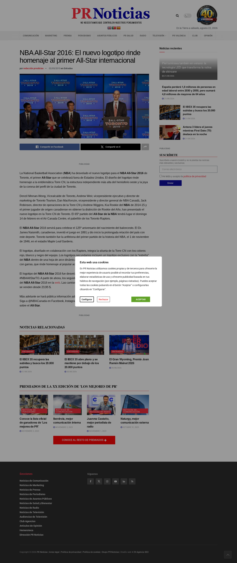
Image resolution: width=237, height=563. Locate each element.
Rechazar (103, 299)
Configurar (87, 299)
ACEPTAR (141, 299)
